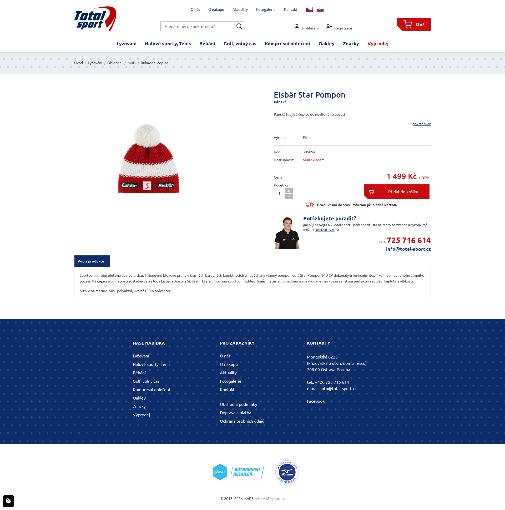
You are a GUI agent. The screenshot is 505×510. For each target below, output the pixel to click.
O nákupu (216, 9)
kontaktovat (325, 229)
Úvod (78, 63)
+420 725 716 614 (332, 382)
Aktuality (240, 9)
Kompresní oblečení (287, 43)
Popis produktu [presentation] (91, 261)
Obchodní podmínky (238, 404)
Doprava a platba (235, 412)
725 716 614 (409, 240)
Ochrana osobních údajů (242, 421)
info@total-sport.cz (408, 248)
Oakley (327, 43)
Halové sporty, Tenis (168, 43)
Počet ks (281, 185)
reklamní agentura (269, 499)
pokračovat (421, 124)
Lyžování (127, 43)
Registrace (343, 28)
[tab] (92, 261)
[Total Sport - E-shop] (95, 18)
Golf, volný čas (240, 43)
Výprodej (377, 43)
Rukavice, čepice (154, 63)
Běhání (207, 43)
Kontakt (290, 9)
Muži (132, 63)
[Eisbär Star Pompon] (146, 152)
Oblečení (115, 63)
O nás (195, 9)
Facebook (316, 401)
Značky (351, 43)
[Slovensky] (320, 9)
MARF (249, 499)
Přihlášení (310, 28)
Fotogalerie (266, 9)
